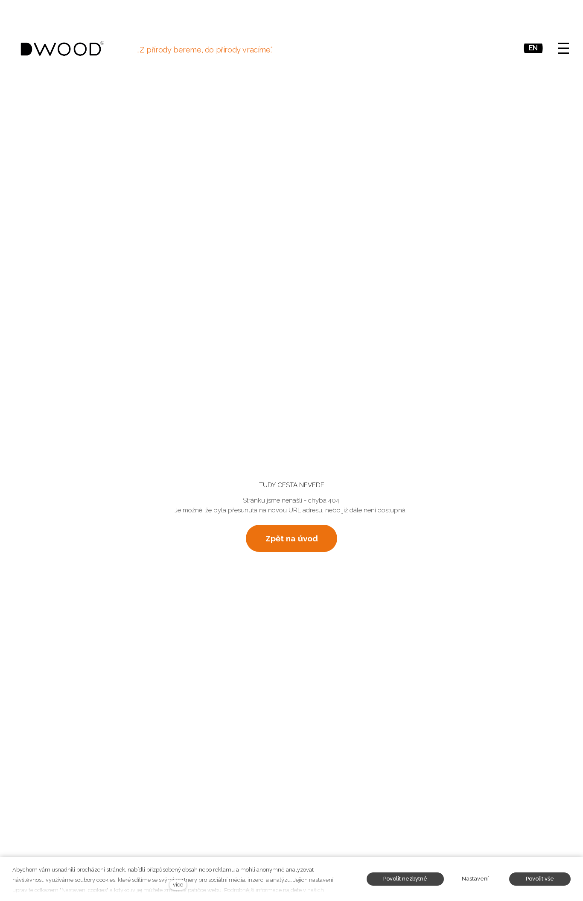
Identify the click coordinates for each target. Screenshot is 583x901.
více (178, 884)
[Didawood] (62, 48)
